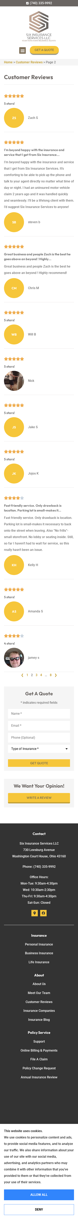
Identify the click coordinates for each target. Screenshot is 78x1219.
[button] (22, 50)
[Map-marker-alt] (34, 913)
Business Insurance (39, 953)
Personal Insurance (39, 944)
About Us (39, 984)
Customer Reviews (29, 62)
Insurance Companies (39, 1011)
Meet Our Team (39, 993)
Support (39, 1041)
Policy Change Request (39, 1068)
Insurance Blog (39, 1020)
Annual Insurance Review (39, 1077)
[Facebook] (43, 913)
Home (8, 62)
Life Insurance (39, 962)
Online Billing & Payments (39, 1050)
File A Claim (39, 1059)
